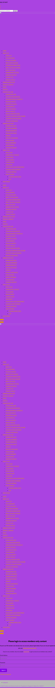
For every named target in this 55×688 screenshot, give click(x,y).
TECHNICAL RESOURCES (13, 96)
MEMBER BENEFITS (11, 130)
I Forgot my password (5, 674)
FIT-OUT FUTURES (11, 60)
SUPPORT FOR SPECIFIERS (13, 118)
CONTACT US (9, 77)
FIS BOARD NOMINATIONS (13, 65)
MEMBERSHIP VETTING (12, 72)
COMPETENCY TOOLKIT (12, 155)
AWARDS (8, 135)
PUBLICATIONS (10, 140)
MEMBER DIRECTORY (9, 82)
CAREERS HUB (10, 162)
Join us (2, 319)
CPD (10, 179)
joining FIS (26, 651)
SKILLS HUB (6, 150)
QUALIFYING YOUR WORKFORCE (15, 167)
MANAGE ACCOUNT (11, 133)
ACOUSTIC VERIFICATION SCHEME (15, 116)
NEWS (4, 87)
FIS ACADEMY (10, 157)
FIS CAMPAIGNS (10, 58)
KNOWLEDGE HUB (8, 92)
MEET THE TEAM (10, 70)
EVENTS (5, 89)
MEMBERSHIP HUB (8, 123)
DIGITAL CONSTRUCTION (13, 113)
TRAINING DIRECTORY (15, 176)
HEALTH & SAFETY (11, 109)
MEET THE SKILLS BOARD (13, 67)
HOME (4, 50)
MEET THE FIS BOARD (12, 62)
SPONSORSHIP (10, 145)
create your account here (30, 648)
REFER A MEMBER (11, 142)
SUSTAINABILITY (10, 106)
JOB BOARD (9, 164)
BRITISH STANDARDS (12, 121)
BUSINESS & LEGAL (11, 104)
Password (2, 662)
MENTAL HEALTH (10, 111)
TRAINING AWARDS (11, 172)
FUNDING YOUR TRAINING (13, 169)
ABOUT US (6, 53)
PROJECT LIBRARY (8, 84)
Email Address (3, 655)
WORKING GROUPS (11, 75)
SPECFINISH (6, 181)
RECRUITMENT (10, 159)
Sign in (2, 322)
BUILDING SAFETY (11, 101)
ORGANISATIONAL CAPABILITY (14, 99)
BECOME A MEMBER (11, 128)
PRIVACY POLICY (10, 79)
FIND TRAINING (10, 174)
